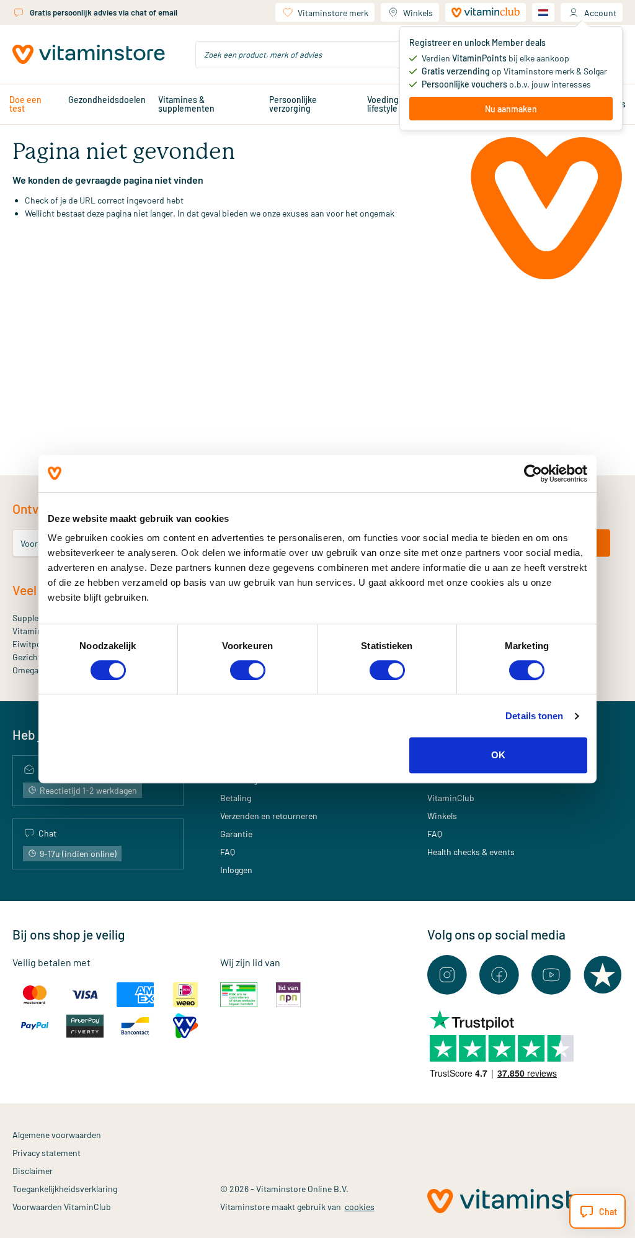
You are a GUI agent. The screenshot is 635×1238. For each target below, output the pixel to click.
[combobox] (317, 54)
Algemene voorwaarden (56, 1134)
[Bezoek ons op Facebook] (499, 975)
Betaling (235, 797)
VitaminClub (450, 797)
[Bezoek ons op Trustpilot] (603, 975)
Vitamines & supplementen (186, 104)
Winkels (418, 12)
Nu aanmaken (511, 109)
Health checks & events (471, 851)
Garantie (236, 833)
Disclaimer (32, 1170)
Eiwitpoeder (35, 644)
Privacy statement (46, 1152)
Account (600, 12)
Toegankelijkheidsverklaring (64, 1188)
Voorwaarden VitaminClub (61, 1206)
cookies (360, 1206)
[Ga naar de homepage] (88, 55)
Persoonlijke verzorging (293, 104)
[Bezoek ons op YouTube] (551, 975)
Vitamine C (33, 631)
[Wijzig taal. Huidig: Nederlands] (543, 12)
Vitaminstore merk (333, 12)
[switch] (247, 670)
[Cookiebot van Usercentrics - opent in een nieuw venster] (533, 473)
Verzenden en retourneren (269, 815)
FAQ (227, 851)
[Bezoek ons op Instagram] (447, 975)
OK (498, 755)
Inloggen (236, 869)
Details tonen (534, 716)
